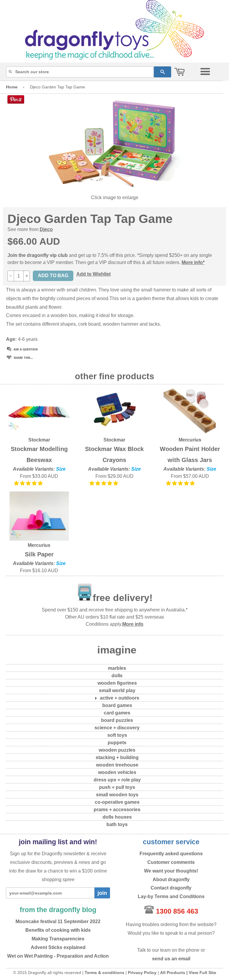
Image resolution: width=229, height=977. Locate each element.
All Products (172, 972)
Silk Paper (39, 554)
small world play (117, 690)
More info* (193, 262)
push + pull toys (117, 787)
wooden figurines (117, 683)
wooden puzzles (117, 750)
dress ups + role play (117, 779)
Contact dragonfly (171, 887)
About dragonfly (171, 879)
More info (132, 624)
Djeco (46, 229)
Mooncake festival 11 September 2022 (58, 921)
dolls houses (117, 817)
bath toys (117, 824)
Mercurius (190, 439)
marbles (117, 668)
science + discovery (117, 727)
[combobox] (80, 71)
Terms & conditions (104, 972)
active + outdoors (119, 697)
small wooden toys (117, 794)
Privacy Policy (142, 972)
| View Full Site (201, 972)
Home (12, 87)
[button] (29, 483)
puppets (117, 742)
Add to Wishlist (93, 274)
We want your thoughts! (171, 870)
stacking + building (117, 757)
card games (117, 712)
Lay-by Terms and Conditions (171, 896)
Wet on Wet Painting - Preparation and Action (58, 956)
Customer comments (171, 862)
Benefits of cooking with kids (58, 930)
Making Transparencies (58, 938)
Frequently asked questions (171, 853)
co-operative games (117, 802)
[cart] (179, 72)
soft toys (117, 735)
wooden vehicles (117, 772)
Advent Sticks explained (58, 947)
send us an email (171, 958)
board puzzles (117, 720)
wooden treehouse (117, 764)
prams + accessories (117, 809)
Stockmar (39, 439)
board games (117, 705)
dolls (117, 675)
